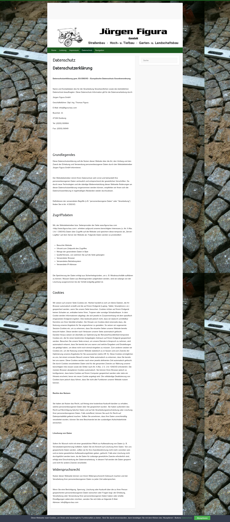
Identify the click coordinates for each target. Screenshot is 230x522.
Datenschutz (87, 50)
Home (53, 50)
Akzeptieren (202, 518)
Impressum (74, 50)
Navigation (99, 50)
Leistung (62, 50)
